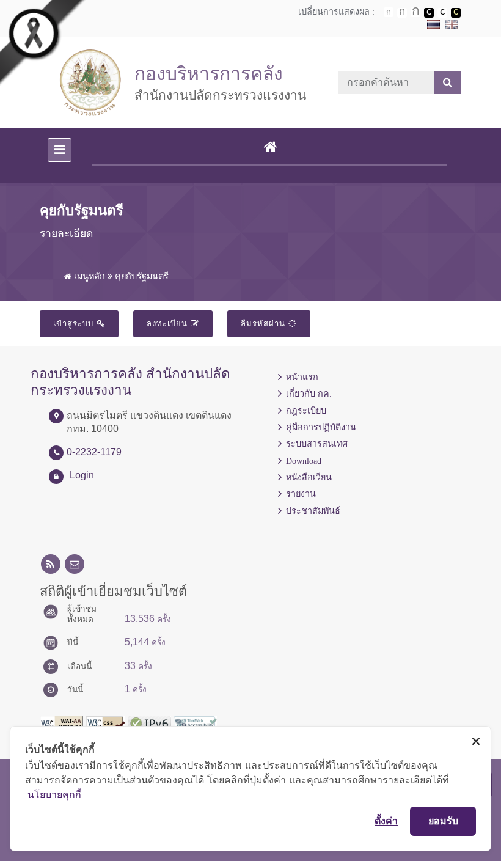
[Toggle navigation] (59, 150)
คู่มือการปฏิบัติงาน (321, 427)
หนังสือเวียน (309, 477)
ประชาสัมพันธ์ (313, 511)
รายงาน (301, 494)
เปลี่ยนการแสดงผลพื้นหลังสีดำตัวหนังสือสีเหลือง (456, 13)
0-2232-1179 (94, 452)
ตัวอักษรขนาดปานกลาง (402, 13)
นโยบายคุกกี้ (54, 794)
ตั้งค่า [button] (386, 821)
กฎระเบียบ (306, 411)
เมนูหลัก (88, 276)
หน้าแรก (302, 377)
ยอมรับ (443, 821)
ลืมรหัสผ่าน (264, 323)
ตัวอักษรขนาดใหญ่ (415, 12)
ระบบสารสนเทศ (317, 444)
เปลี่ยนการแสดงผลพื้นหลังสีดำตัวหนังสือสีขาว (429, 13)
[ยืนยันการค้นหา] (447, 82)
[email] (74, 564)
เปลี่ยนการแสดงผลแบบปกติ (442, 13)
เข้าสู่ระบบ (75, 323)
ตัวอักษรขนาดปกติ (388, 12)
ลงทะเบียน (169, 323)
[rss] (50, 564)
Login (82, 475)
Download (303, 461)
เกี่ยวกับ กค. (309, 393)
